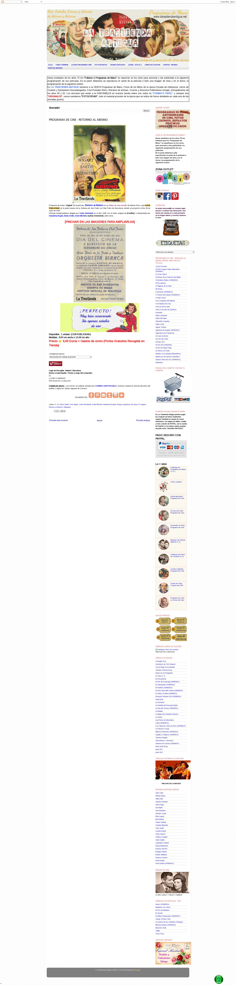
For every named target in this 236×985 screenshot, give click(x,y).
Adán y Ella (159, 324)
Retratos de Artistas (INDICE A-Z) (177, 541)
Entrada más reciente (58, 420)
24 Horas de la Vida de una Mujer (168, 277)
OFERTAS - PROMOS (170, 65)
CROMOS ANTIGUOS (117, 65)
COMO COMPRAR (62, 65)
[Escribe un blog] (57, 411)
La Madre (159, 711)
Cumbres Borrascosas (163, 670)
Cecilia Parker (160, 831)
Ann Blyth (158, 808)
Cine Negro (74, 404)
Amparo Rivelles (161, 802)
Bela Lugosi (159, 816)
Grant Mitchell (80, 216)
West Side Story (161, 746)
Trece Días (159, 934)
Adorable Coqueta (162, 321)
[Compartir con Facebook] (62, 411)
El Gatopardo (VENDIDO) (165, 685)
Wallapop (67, 407)
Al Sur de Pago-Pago (163, 348)
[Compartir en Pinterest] (64, 411)
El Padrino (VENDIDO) (163, 688)
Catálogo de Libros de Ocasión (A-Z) (177, 555)
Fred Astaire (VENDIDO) (164, 863)
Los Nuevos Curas (162, 729)
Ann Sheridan (160, 810)
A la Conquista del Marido (165, 301)
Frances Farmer (161, 857)
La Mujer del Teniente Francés (166, 714)
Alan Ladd (159, 793)
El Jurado (159, 913)
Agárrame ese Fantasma (164, 333)
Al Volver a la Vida (162, 351)
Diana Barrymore (161, 846)
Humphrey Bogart (56, 216)
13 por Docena (161, 266)
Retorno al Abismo (56, 407)
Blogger (137, 970)
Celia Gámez (160, 834)
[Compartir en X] (60, 411)
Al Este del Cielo (161, 339)
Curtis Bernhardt (86, 213)
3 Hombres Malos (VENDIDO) (166, 280)
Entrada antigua (143, 420)
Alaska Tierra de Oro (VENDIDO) (167, 359)
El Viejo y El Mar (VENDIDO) (166, 693)
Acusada (158, 312)
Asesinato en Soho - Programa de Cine (178, 526)
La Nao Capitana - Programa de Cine (177, 570)
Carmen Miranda (161, 825)
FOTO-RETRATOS (101, 65)
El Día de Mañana (162, 910)
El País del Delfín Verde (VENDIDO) (169, 690)
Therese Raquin (161, 738)
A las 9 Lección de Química (165, 309)
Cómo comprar (176, 482)
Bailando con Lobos (162, 907)
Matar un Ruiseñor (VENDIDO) (166, 732)
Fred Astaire (160, 860)
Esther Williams (161, 855)
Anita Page (159, 805)
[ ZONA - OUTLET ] (135, 65)
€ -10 (57, 404)
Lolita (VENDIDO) (162, 723)
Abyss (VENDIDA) (162, 904)
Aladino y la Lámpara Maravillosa (168, 354)
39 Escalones (160, 283)
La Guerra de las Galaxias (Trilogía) (169, 922)
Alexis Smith (69, 216)
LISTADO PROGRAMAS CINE (81, 65)
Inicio (50, 65)
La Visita (158, 717)
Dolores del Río (161, 849)
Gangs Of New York (162, 919)
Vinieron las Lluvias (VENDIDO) (167, 743)
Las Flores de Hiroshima (164, 720)
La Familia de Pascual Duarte (166, 705)
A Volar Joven (160, 298)
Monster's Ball (160, 928)
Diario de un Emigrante (164, 673)
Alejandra (159, 362)
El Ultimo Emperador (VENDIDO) (167, 916)
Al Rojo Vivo (160, 342)
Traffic (157, 931)
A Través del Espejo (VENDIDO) (167, 295)
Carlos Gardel (160, 822)
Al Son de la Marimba (163, 345)
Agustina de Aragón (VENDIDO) (167, 330)
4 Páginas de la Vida (163, 286)
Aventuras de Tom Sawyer (165, 664)
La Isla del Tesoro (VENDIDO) (166, 708)
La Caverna (159, 702)
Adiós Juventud (161, 315)
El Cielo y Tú (160, 676)
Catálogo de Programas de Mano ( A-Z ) (178, 469)
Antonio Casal (160, 813)
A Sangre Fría (160, 661)
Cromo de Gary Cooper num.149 (176, 584)
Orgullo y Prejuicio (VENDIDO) (166, 735)
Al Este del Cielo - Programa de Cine (177, 512)
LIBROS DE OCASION (152, 65)
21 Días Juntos (161, 274)
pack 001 (159, 749)
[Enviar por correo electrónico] (55, 411)
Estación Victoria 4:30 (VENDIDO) (168, 696)
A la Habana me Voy (163, 304)
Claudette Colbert (162, 843)
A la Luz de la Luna (162, 307)
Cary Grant (159, 828)
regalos (143, 404)
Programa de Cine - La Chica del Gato (177, 599)
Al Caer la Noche (161, 336)
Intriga (119, 404)
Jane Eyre (159, 699)
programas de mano (130, 404)
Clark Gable (160, 840)
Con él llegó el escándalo (165, 667)
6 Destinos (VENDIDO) (164, 292)
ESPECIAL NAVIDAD (55, 68)
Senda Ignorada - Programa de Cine (177, 497)
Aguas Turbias (160, 327)
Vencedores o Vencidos (164, 740)
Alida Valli (159, 799)
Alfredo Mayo (160, 796)
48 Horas (158, 289)
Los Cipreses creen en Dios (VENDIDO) (170, 726)
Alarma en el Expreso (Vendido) (167, 357)
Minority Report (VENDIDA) (165, 925)
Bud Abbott (159, 819)
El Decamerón (160, 679)
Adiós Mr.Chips (161, 318)
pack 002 (159, 752)
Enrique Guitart (161, 852)
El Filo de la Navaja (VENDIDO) (167, 682)
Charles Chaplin (161, 837)
